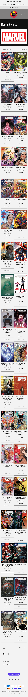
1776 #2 (7, 72)
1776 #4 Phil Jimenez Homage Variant (7, 231)
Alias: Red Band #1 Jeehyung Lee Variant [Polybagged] (7, 331)
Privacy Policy (6, 658)
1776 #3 (20, 136)
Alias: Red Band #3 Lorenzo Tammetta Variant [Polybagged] (20, 433)
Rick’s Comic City (8, 691)
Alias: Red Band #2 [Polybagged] (7, 432)
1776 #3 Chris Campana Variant (7, 168)
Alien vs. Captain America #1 (20, 565)
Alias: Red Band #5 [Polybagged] (7, 531)
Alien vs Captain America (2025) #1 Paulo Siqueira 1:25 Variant (7, 566)
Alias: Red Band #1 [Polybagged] (20, 364)
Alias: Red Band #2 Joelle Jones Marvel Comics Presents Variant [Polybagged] (7, 399)
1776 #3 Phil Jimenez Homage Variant (20, 168)
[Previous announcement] (2, 7)
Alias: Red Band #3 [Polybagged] (7, 465)
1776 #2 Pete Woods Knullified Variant (7, 105)
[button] (3, 14)
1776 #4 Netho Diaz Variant (20, 199)
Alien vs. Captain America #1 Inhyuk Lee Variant (20, 598)
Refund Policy (6, 661)
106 (20, 647)
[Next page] (24, 647)
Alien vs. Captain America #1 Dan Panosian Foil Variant (7, 600)
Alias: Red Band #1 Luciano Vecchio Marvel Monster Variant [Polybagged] (7, 365)
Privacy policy (7, 693)
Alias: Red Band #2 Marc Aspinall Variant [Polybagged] (20, 398)
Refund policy (23, 691)
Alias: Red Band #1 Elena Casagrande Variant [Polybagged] (20, 296)
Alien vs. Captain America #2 (20, 632)
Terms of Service (7, 668)
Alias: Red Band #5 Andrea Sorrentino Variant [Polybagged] (21, 499)
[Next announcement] (25, 7)
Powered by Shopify (15, 691)
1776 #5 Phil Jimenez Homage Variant (7, 262)
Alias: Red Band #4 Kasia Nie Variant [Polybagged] (20, 466)
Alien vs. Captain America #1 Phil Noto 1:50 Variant (7, 632)
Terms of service (14, 693)
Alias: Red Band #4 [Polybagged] (7, 498)
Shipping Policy (6, 664)
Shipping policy (22, 693)
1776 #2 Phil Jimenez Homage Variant (20, 105)
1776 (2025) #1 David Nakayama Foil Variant (21, 263)
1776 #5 (20, 230)
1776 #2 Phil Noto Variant (7, 136)
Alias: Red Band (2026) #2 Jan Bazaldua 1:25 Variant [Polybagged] (20, 532)
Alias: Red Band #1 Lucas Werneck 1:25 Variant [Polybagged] (20, 331)
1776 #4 (7, 199)
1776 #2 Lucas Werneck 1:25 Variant (20, 73)
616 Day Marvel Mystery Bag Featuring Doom (7, 298)
